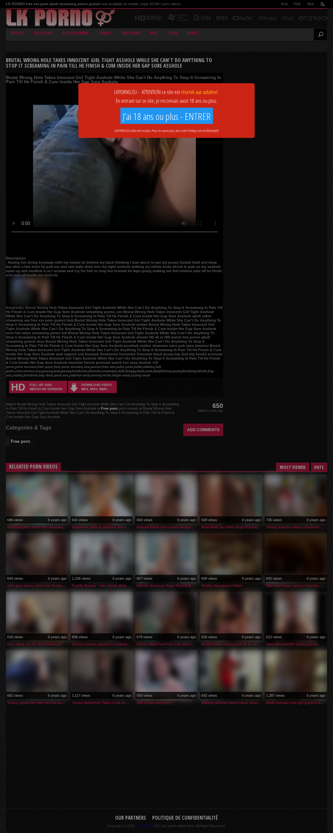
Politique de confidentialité (202, 130)
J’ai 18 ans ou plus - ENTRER (167, 116)
